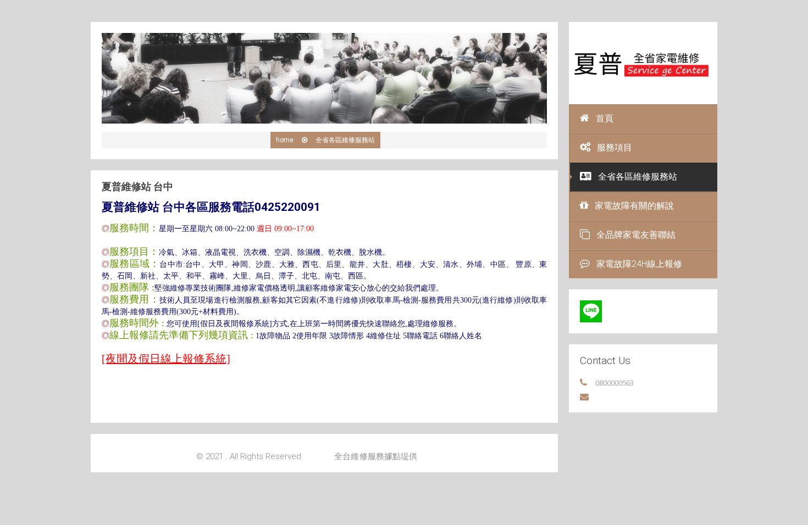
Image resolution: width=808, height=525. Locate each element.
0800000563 (614, 382)
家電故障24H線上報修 (639, 264)
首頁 (604, 118)
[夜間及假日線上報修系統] (166, 359)
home (285, 140)
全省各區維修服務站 (637, 176)
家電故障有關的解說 (634, 205)
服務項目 (614, 147)
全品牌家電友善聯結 (636, 235)
